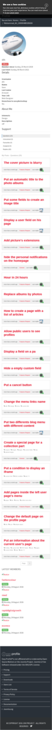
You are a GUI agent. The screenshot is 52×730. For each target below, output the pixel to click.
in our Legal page (12, 12)
